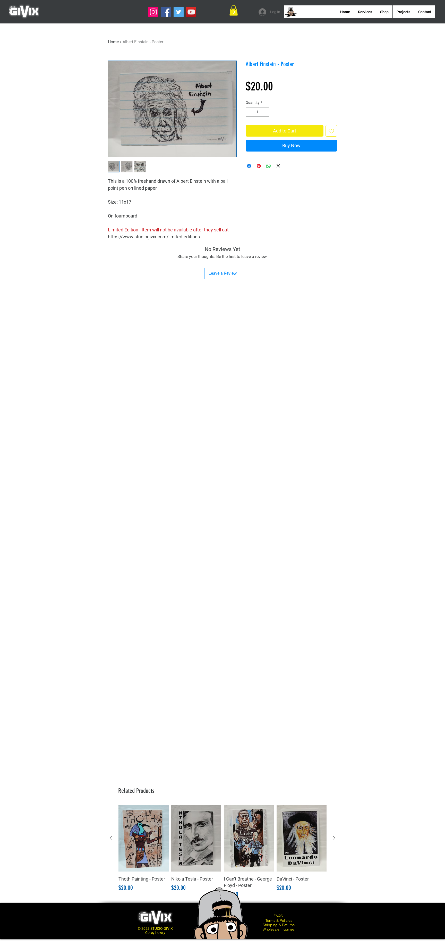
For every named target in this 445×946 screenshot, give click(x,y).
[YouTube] (191, 12)
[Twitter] (179, 12)
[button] (233, 10)
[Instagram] (153, 12)
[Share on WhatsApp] (269, 166)
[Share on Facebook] (249, 166)
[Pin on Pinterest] (259, 166)
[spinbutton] (257, 111)
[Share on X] (278, 166)
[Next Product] (334, 838)
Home (113, 41)
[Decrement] (249, 111)
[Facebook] (166, 12)
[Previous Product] (111, 838)
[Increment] (265, 111)
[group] (222, 852)
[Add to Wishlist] (331, 131)
